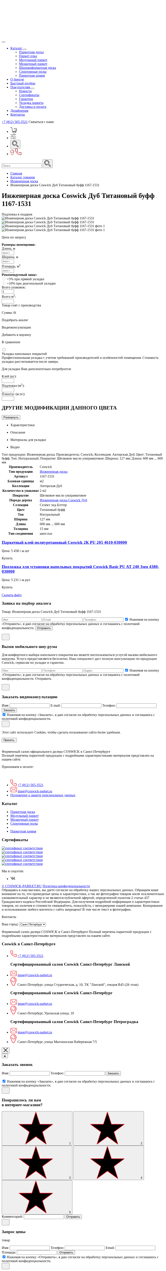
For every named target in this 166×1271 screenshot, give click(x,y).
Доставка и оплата (32, 106)
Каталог (16, 48)
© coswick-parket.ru (22, 886)
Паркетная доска (31, 52)
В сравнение (11, 342)
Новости (25, 91)
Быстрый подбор (22, 83)
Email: (110, 1248)
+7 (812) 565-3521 (15, 122)
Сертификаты (29, 95)
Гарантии (26, 99)
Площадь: (9, 1252)
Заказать (9, 710)
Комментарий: (13, 1216)
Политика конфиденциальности (66, 886)
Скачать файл (12, 595)
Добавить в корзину (16, 335)
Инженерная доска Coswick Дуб (63, 500)
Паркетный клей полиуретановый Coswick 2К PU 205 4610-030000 (64, 542)
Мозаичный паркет (33, 64)
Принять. (9, 740)
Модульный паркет (33, 60)
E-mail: (56, 705)
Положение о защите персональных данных (42, 795)
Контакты (17, 114)
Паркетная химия (32, 75)
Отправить (44, 628)
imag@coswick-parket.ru (35, 791)
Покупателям (20, 87)
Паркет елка (28, 56)
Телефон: (109, 705)
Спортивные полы (32, 71)
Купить (7, 558)
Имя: (6, 705)
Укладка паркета (31, 103)
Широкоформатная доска (37, 68)
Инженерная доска (53, 471)
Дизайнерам (19, 110)
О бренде (17, 79)
